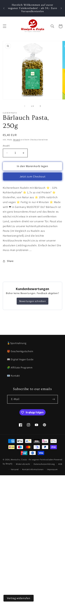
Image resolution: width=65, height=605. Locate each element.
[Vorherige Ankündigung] (4, 8)
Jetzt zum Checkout (33, 176)
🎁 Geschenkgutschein (20, 351)
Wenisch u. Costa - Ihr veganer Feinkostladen (32, 459)
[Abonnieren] (54, 399)
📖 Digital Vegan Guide (20, 359)
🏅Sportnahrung (16, 343)
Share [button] (10, 261)
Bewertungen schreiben (32, 301)
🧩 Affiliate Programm (20, 367)
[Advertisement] (32, 507)
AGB (60, 464)
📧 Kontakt (13, 375)
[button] (4, 26)
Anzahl (6, 145)
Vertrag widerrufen (18, 598)
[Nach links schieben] (24, 106)
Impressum (52, 469)
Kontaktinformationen (33, 469)
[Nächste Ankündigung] (61, 8)
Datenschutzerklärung (44, 464)
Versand (16, 139)
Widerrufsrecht (23, 464)
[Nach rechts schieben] (40, 106)
